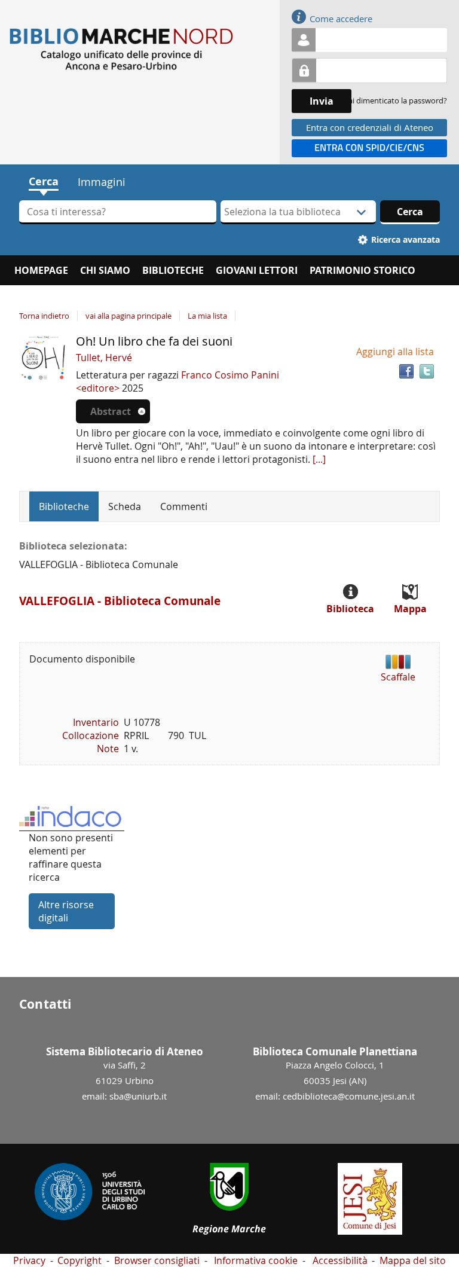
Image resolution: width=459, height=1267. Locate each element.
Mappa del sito (413, 1260)
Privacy (29, 1260)
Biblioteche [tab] (64, 506)
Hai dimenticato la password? (394, 100)
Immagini (102, 182)
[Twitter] (427, 371)
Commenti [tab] (183, 506)
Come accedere (341, 19)
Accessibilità (340, 1260)
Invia (321, 101)
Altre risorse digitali (66, 911)
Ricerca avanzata (405, 239)
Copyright (79, 1260)
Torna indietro (44, 315)
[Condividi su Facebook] (406, 371)
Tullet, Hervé (104, 357)
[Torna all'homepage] (124, 49)
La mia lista (207, 315)
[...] (319, 459)
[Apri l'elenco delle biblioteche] (361, 212)
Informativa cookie (256, 1260)
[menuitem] (41, 270)
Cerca (44, 181)
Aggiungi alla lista (395, 351)
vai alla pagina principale (128, 315)
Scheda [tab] (124, 506)
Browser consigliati (157, 1260)
